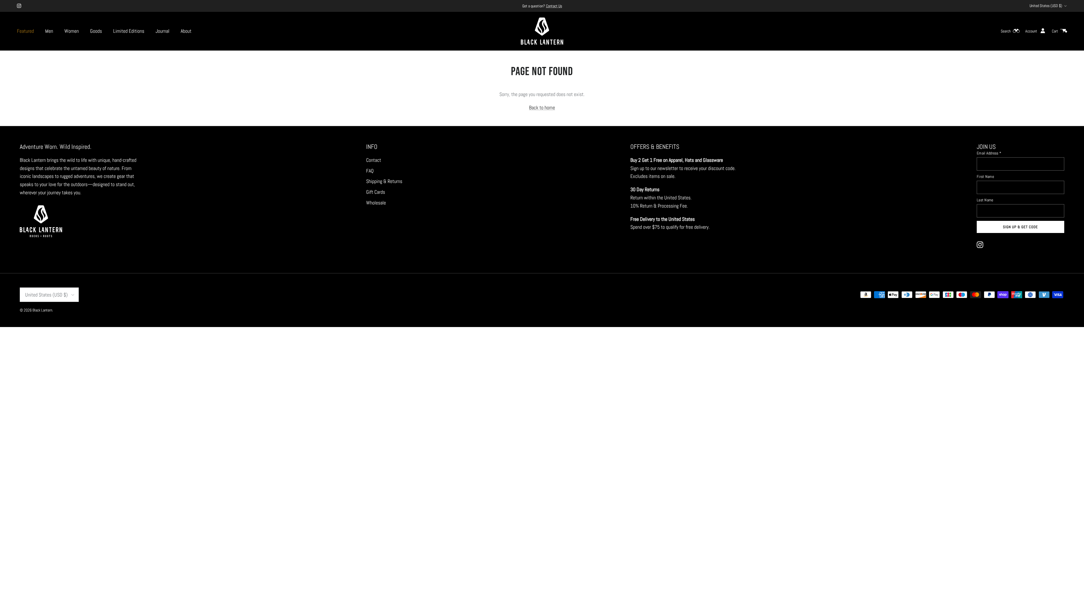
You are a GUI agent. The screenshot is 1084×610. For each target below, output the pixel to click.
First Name (985, 176)
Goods (96, 31)
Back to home (542, 107)
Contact (373, 160)
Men (49, 31)
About (186, 31)
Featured (25, 31)
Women (71, 31)
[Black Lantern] (542, 31)
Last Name (985, 199)
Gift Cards (375, 192)
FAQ (370, 170)
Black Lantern (42, 310)
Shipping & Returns (384, 181)
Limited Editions (128, 31)
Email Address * (989, 153)
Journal (162, 31)
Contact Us (554, 5)
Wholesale (376, 202)
